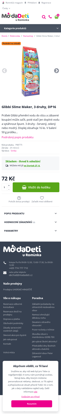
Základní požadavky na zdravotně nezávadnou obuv (43, 307)
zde (35, 391)
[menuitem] (13, 3)
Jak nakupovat (10, 339)
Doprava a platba (11, 319)
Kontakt (7, 343)
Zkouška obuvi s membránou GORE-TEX (43, 336)
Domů (4, 36)
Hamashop (28, 36)
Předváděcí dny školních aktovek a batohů (43, 347)
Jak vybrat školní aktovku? (44, 341)
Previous (4, 71)
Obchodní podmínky (13, 323)
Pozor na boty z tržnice (43, 329)
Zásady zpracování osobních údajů (12, 329)
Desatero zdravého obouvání (41, 324)
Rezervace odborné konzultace (12, 306)
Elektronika (15, 36)
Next (56, 71)
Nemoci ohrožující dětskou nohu (40, 316)
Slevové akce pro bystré (14, 335)
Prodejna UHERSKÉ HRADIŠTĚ (17, 289)
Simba (13, 150)
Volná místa (9, 352)
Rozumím (31, 403)
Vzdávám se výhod (30, 396)
